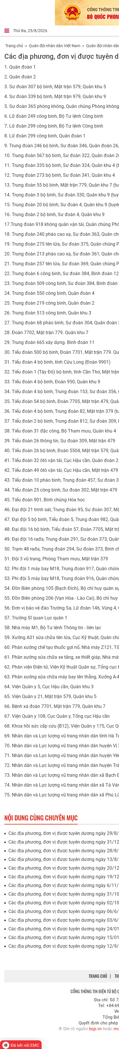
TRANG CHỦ (98, 976)
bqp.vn (95, 1028)
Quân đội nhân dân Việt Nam (54, 45)
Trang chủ (14, 45)
